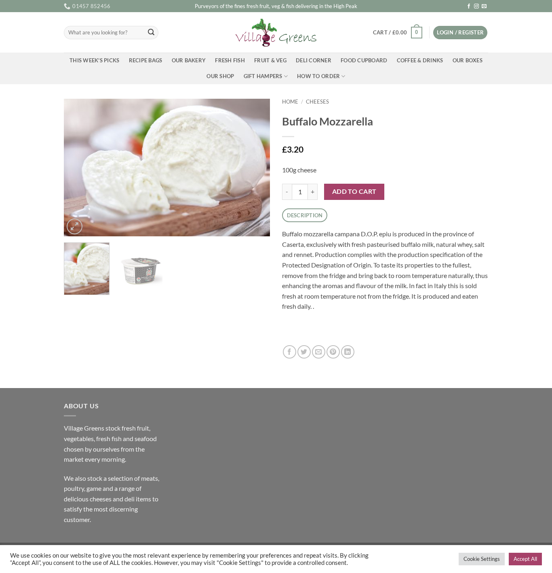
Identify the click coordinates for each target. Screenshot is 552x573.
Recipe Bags (145, 60)
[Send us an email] (484, 6)
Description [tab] (305, 215)
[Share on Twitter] (304, 352)
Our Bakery (189, 60)
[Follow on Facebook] (468, 6)
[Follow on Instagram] (476, 6)
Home (290, 101)
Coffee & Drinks (420, 60)
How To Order (318, 76)
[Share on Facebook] (289, 352)
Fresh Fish (230, 60)
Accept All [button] (525, 559)
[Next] (256, 167)
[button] (397, 32)
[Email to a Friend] (318, 352)
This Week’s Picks (94, 60)
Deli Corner (313, 60)
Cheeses (317, 101)
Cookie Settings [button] (482, 559)
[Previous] (78, 167)
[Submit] (151, 33)
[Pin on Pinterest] (333, 352)
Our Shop (220, 76)
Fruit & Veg (270, 60)
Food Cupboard (364, 60)
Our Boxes (467, 60)
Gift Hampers (263, 76)
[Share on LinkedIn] (347, 352)
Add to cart (354, 191)
